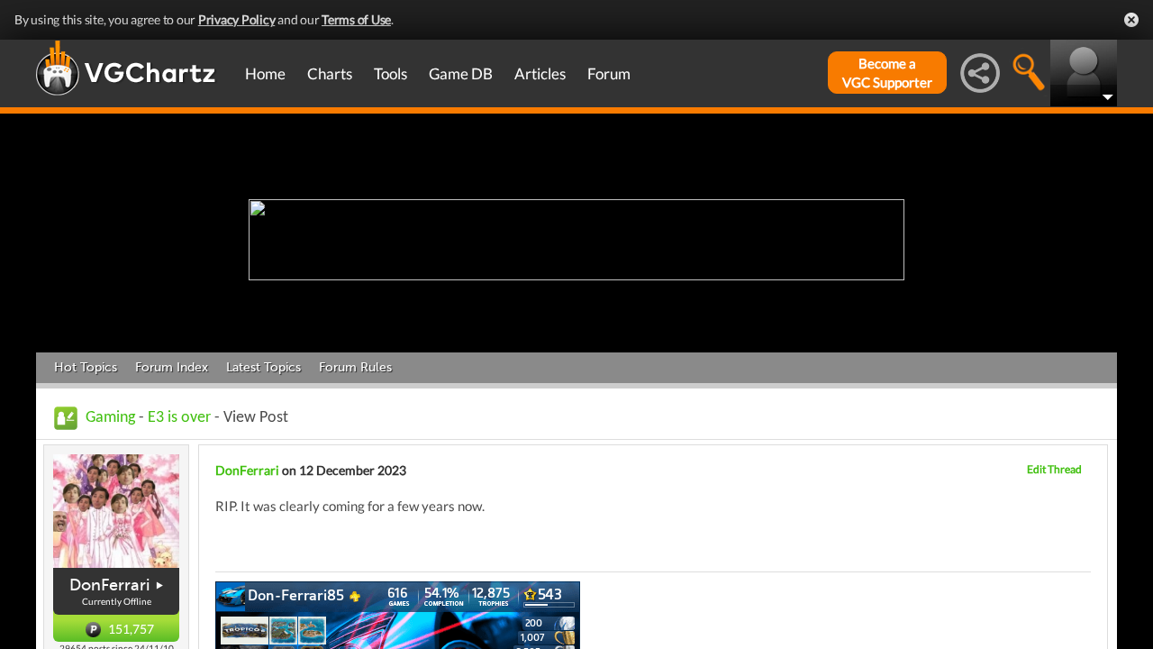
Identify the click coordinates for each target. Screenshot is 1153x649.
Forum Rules (355, 367)
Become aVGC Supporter (887, 72)
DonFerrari (109, 585)
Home (265, 73)
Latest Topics (263, 367)
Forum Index (171, 367)
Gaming (110, 417)
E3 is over (179, 417)
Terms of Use (356, 19)
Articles (540, 73)
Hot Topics (85, 367)
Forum (609, 73)
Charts (329, 73)
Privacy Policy (237, 19)
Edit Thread (1054, 469)
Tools (390, 73)
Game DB (461, 73)
